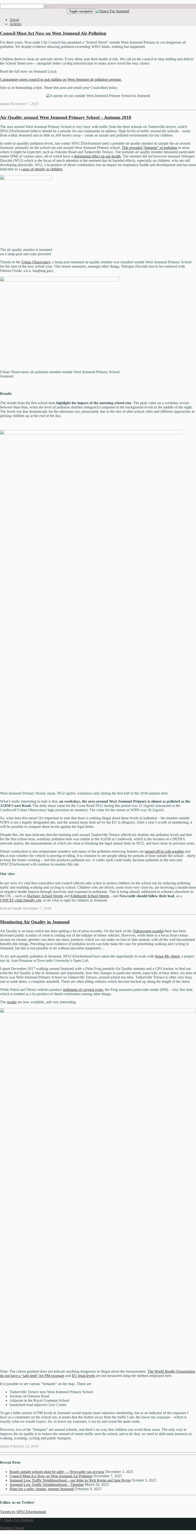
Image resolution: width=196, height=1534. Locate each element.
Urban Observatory (36, 262)
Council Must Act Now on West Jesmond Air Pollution (53, 33)
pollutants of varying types (83, 990)
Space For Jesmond (18, 1520)
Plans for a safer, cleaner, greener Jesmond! (42, 1489)
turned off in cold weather (164, 851)
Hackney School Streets (45, 896)
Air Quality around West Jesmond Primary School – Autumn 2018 (65, 117)
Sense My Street (167, 956)
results (11, 1002)
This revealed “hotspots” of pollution (149, 148)
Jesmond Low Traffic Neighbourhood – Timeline (47, 1485)
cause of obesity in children (41, 169)
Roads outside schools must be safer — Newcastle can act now (57, 1472)
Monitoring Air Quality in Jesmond (35, 921)
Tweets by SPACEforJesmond (23, 1512)
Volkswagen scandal (148, 931)
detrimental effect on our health (97, 156)
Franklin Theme (12, 1528)
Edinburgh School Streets (90, 896)
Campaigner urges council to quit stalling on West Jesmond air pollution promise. (61, 79)
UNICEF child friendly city (20, 900)
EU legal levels (83, 1376)
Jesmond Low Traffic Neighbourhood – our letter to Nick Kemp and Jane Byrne (70, 1480)
